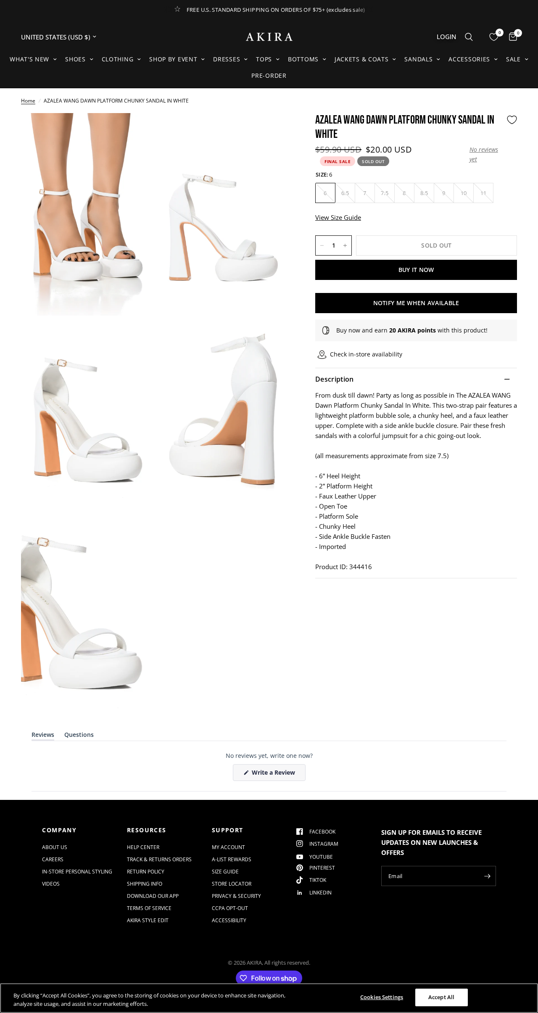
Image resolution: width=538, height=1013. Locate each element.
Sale (513, 59)
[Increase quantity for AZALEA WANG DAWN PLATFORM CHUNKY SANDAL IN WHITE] (345, 245)
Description (334, 379)
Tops (264, 59)
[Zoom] (137, 131)
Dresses (226, 59)
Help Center (143, 847)
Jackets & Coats (362, 59)
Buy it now (416, 270)
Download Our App (153, 896)
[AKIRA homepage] (269, 37)
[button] (485, 154)
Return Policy (145, 871)
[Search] (469, 37)
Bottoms (303, 59)
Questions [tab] (79, 736)
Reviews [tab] (43, 736)
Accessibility (229, 920)
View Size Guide (338, 217)
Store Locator (231, 883)
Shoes (75, 59)
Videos (51, 883)
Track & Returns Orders (159, 859)
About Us (54, 847)
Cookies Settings (381, 997)
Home (28, 100)
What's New (29, 59)
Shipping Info (144, 883)
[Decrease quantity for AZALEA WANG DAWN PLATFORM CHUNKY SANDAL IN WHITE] (322, 245)
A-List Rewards (231, 859)
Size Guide (225, 871)
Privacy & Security (236, 896)
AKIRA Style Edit (148, 920)
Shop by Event (173, 59)
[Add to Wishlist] (512, 120)
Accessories (469, 59)
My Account (228, 847)
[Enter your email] (487, 876)
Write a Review (275, 774)
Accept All (441, 997)
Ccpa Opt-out (230, 908)
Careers (52, 859)
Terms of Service (149, 908)
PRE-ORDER (268, 75)
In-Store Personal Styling (77, 871)
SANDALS (418, 59)
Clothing (118, 59)
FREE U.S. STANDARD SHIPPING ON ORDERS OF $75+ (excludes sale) (276, 9)
